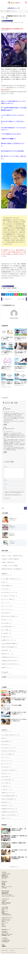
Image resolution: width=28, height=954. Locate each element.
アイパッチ (3, 885)
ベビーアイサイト (7, 609)
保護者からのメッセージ (7, 20)
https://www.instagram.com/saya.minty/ (14, 91)
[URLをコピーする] (25, 294)
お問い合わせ (4, 926)
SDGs (5, 582)
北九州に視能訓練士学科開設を (10, 643)
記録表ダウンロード (5, 911)
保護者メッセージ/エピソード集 (7, 886)
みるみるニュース (14, 8)
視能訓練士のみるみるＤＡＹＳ (10, 657)
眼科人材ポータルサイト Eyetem (7, 934)
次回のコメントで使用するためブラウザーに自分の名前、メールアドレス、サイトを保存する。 (14, 492)
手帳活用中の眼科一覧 (5, 913)
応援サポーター (4, 921)
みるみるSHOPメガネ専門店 (10, 616)
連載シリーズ (7, 667)
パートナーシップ (7, 760)
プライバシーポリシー (5, 950)
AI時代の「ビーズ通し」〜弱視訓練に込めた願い (12, 555)
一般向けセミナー (7, 636)
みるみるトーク (7, 619)
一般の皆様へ (7, 633)
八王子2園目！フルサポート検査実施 (9, 565)
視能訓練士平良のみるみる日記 (11, 660)
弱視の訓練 (3, 884)
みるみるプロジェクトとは (6, 919)
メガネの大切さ (4, 900)
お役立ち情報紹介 (7, 585)
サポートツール (4, 878)
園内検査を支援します (5, 893)
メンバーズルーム (4, 939)
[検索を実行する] (25, 508)
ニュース (6, 602)
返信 (5, 424)
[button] (3, 294)
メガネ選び (3, 901)
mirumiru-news (14, 318)
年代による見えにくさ (5, 877)
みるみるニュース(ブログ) (6, 920)
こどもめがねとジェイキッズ (10, 592)
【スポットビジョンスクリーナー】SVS (8, 896)
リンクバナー (4, 925)
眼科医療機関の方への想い (6, 935)
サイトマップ (12, 950)
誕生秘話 (3, 912)
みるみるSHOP (7, 612)
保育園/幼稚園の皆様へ (5, 892)
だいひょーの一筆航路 (9, 599)
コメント (6, 466)
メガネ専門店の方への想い (6, 940)
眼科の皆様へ (7, 650)
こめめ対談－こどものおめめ (10, 595)
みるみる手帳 (7, 623)
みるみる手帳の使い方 (5, 941)
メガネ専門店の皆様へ (9, 626)
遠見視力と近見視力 (5, 876)
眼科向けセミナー (8, 653)
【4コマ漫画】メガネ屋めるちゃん (11, 578)
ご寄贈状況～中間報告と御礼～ (8, 562)
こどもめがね (6, 744)
